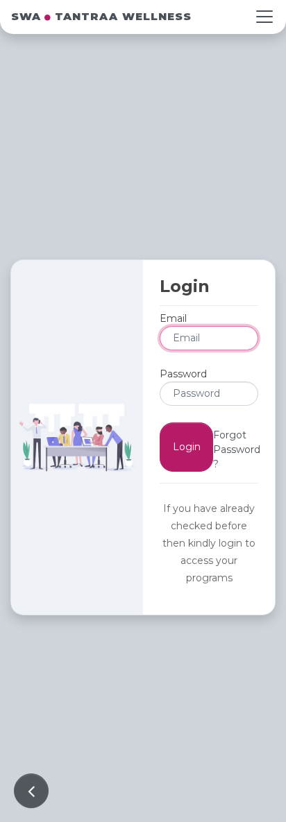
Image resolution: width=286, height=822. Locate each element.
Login (187, 446)
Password (183, 374)
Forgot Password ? (236, 449)
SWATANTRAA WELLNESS (101, 16)
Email (173, 318)
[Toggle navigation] (264, 16)
